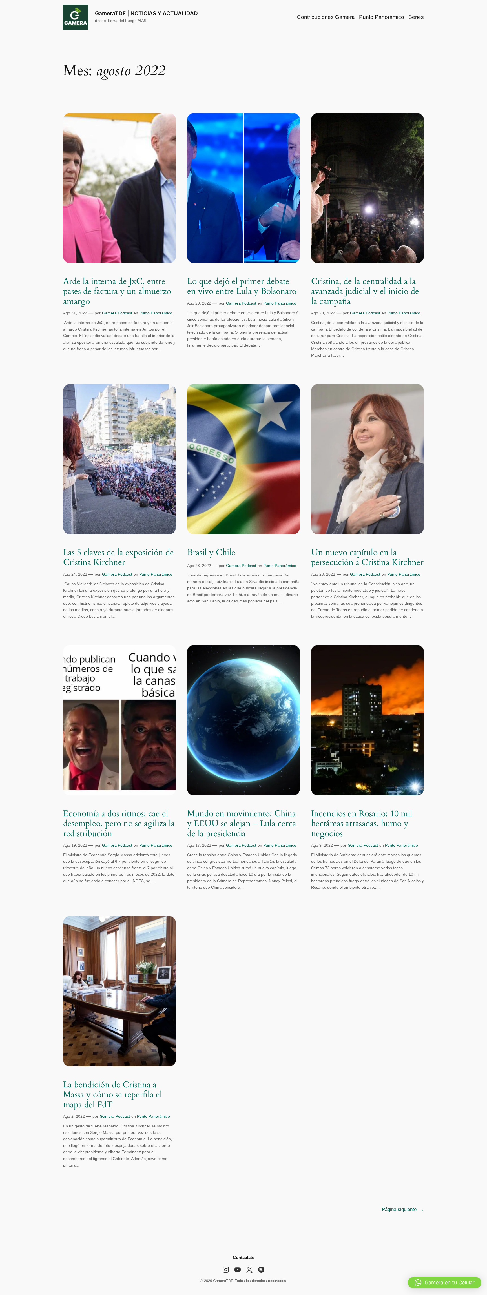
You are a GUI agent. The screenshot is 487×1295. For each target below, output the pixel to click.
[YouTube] (237, 1270)
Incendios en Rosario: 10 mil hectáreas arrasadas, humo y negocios (361, 824)
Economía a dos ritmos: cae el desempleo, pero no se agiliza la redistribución (119, 824)
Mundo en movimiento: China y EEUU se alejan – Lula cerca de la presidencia (241, 824)
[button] (444, 1282)
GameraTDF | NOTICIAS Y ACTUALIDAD (146, 13)
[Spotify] (261, 1270)
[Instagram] (226, 1270)
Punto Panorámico (155, 313)
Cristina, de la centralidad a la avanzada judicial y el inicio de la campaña (365, 292)
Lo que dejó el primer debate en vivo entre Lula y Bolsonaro (241, 287)
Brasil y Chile (211, 553)
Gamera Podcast (117, 313)
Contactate (243, 1257)
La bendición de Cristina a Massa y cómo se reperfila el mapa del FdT (112, 1095)
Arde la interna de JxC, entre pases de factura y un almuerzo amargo (117, 292)
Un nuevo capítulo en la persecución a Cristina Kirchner (367, 558)
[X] (249, 1270)
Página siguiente (403, 1209)
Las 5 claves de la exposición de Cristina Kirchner (118, 558)
